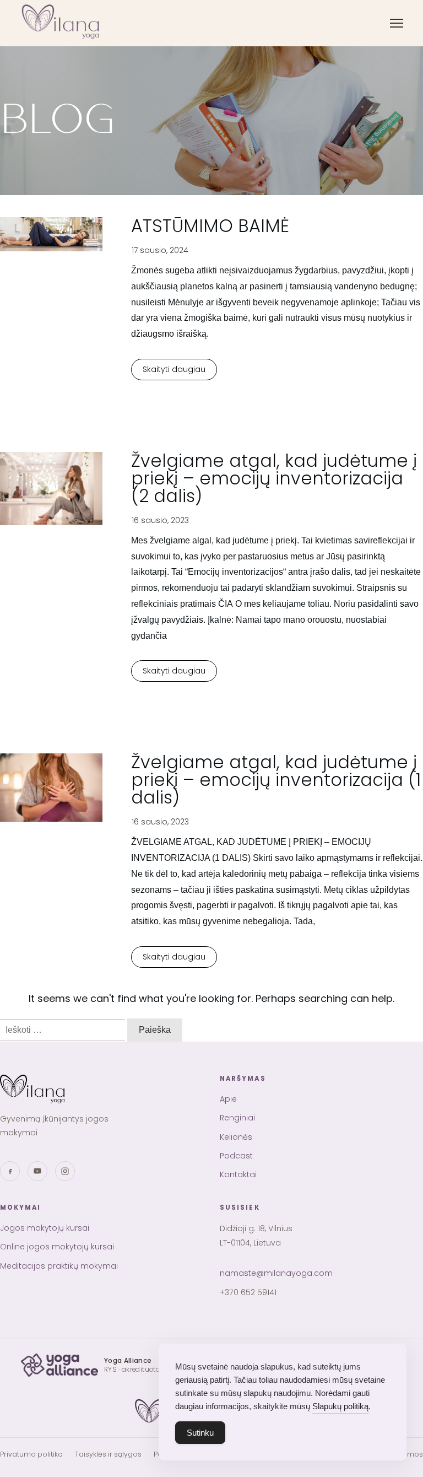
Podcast (236, 1155)
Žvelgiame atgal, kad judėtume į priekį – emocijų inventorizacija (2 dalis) (274, 478)
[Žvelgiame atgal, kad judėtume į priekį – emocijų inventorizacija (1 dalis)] (51, 787)
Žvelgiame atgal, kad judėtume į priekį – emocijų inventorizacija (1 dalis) (276, 780)
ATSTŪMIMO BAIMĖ (210, 225)
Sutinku (200, 1432)
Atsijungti (46, 314)
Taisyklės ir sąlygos (108, 1454)
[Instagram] (65, 1171)
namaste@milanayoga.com (276, 1273)
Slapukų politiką (340, 1406)
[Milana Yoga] (62, 23)
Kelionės (236, 1136)
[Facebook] (10, 1171)
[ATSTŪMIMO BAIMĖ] (51, 234)
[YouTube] (37, 1171)
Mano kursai (52, 292)
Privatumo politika (31, 1454)
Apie (228, 1098)
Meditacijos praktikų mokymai (84, 146)
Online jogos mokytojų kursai (82, 124)
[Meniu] (397, 23)
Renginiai (237, 1117)
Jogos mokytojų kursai (71, 102)
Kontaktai (238, 1174)
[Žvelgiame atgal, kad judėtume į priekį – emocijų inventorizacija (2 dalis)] (51, 489)
